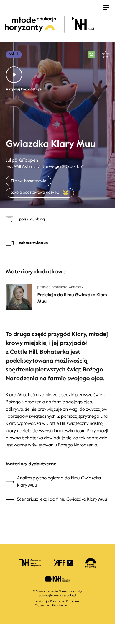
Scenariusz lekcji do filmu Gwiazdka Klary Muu (62, 499)
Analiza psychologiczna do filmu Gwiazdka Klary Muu (59, 481)
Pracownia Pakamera (65, 601)
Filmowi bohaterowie (28, 181)
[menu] (106, 8)
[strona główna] (57, 24)
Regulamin (59, 605)
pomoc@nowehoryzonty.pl (57, 595)
